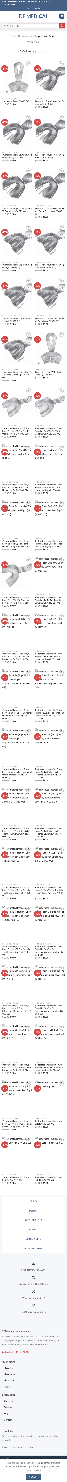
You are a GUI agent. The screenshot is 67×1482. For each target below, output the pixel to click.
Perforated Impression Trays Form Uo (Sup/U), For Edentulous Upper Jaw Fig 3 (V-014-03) (49, 1009)
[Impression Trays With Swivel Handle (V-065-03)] (50, 349)
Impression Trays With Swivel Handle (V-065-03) (48, 373)
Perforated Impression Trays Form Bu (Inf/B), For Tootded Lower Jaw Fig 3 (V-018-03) (15, 656)
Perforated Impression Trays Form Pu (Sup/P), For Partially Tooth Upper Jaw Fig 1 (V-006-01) (16, 891)
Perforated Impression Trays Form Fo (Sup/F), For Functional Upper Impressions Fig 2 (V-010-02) (49, 714)
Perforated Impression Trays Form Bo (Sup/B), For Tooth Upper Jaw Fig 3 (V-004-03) (48, 487)
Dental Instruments (22, 36)
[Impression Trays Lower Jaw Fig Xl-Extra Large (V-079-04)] (17, 185)
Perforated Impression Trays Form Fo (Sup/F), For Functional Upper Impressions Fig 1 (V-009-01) (17, 714)
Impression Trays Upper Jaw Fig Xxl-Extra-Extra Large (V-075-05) (17, 375)
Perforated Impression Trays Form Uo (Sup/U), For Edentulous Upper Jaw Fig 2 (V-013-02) (16, 1009)
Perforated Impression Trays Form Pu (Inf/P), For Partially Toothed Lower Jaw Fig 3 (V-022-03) (48, 832)
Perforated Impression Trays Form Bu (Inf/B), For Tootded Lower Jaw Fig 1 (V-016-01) (15, 600)
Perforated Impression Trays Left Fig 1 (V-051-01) (48, 1122)
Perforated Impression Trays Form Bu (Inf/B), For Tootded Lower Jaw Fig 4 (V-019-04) (48, 656)
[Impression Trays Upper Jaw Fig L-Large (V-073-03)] (17, 242)
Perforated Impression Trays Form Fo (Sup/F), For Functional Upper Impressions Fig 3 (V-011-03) (17, 773)
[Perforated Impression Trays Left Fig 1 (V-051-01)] (50, 1098)
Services (8, 1407)
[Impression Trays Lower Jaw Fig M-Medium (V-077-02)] (17, 132)
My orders (9, 1368)
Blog (6, 1413)
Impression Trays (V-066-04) (15, 101)
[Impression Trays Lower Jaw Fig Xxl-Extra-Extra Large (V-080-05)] (50, 185)
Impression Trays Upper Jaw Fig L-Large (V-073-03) (17, 266)
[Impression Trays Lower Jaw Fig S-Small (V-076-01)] (50, 132)
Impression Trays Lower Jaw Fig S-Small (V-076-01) (49, 156)
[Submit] (62, 26)
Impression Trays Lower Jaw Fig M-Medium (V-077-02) (17, 156)
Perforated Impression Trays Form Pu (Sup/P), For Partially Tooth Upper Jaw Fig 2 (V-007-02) (49, 891)
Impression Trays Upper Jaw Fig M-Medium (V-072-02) (49, 266)
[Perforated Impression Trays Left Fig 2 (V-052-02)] (17, 1154)
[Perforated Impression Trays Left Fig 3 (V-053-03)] (50, 1154)
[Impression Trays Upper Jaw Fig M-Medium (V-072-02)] (50, 242)
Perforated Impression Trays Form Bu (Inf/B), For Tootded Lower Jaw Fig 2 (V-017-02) (48, 600)
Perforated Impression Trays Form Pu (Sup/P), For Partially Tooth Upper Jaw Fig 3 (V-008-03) (16, 950)
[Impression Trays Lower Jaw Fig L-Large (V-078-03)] (50, 78)
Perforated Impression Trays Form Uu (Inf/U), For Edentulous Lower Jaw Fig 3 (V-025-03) (17, 1124)
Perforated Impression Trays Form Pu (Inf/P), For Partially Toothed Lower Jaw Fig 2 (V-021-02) (15, 832)
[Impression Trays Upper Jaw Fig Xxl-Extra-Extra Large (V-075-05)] (17, 349)
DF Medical (33, 16)
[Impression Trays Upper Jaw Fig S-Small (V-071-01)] (17, 295)
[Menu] (4, 16)
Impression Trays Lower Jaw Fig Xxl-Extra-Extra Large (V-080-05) (49, 211)
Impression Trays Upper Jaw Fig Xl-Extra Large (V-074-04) (49, 319)
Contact (8, 1419)
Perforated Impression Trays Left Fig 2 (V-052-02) (15, 1178)
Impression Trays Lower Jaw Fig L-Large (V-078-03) (49, 102)
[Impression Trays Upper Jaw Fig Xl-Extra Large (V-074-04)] (50, 295)
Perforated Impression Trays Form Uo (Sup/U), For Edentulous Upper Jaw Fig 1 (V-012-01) (49, 950)
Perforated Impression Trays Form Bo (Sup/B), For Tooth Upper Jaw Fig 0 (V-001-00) (15, 431)
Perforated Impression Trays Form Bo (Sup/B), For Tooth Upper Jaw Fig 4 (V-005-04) (15, 544)
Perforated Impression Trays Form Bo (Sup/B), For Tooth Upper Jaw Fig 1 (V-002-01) (48, 431)
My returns (9, 1374)
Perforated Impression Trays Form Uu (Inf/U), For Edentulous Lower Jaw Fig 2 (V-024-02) (49, 1067)
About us (8, 1401)
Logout (7, 1386)
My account (9, 1380)
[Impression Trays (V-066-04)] (17, 78)
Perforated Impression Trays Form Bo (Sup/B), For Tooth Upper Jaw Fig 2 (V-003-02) (15, 487)
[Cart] (62, 16)
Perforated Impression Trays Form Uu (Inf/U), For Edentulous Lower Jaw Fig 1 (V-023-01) (17, 1067)
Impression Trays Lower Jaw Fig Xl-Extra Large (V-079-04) (17, 209)
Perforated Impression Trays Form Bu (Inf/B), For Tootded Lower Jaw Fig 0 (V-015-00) (48, 544)
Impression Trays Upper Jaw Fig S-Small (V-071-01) (17, 319)
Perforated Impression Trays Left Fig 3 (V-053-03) (48, 1178)
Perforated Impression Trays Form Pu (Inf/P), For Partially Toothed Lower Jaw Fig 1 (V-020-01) (48, 773)
